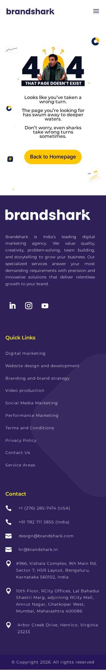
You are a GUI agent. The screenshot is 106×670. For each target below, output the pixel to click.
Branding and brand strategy (37, 378)
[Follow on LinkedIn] (12, 306)
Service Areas (20, 465)
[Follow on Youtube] (45, 306)
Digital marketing (25, 353)
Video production (24, 390)
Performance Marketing (32, 415)
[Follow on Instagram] (29, 306)
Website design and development (42, 365)
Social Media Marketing (31, 402)
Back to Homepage (53, 157)
